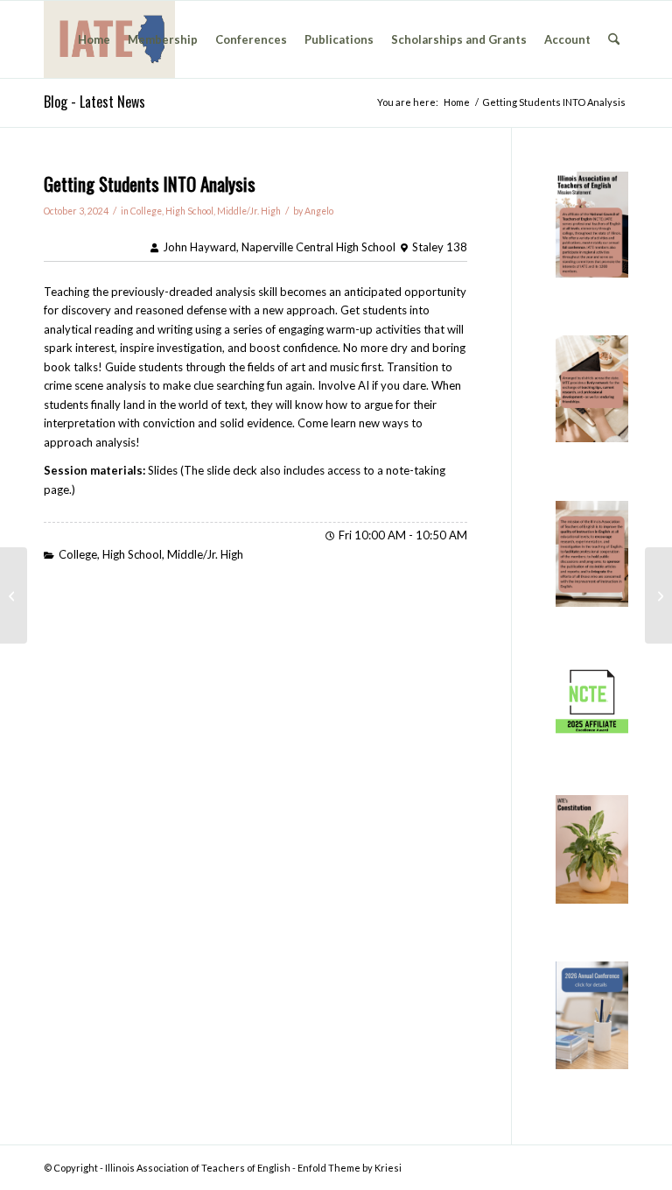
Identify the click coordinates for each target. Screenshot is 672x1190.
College (146, 211)
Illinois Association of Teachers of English (197, 1167)
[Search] (613, 39)
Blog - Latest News (94, 101)
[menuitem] (94, 39)
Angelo (318, 211)
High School (189, 211)
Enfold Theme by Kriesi (350, 1167)
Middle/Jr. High (249, 211)
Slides (163, 470)
